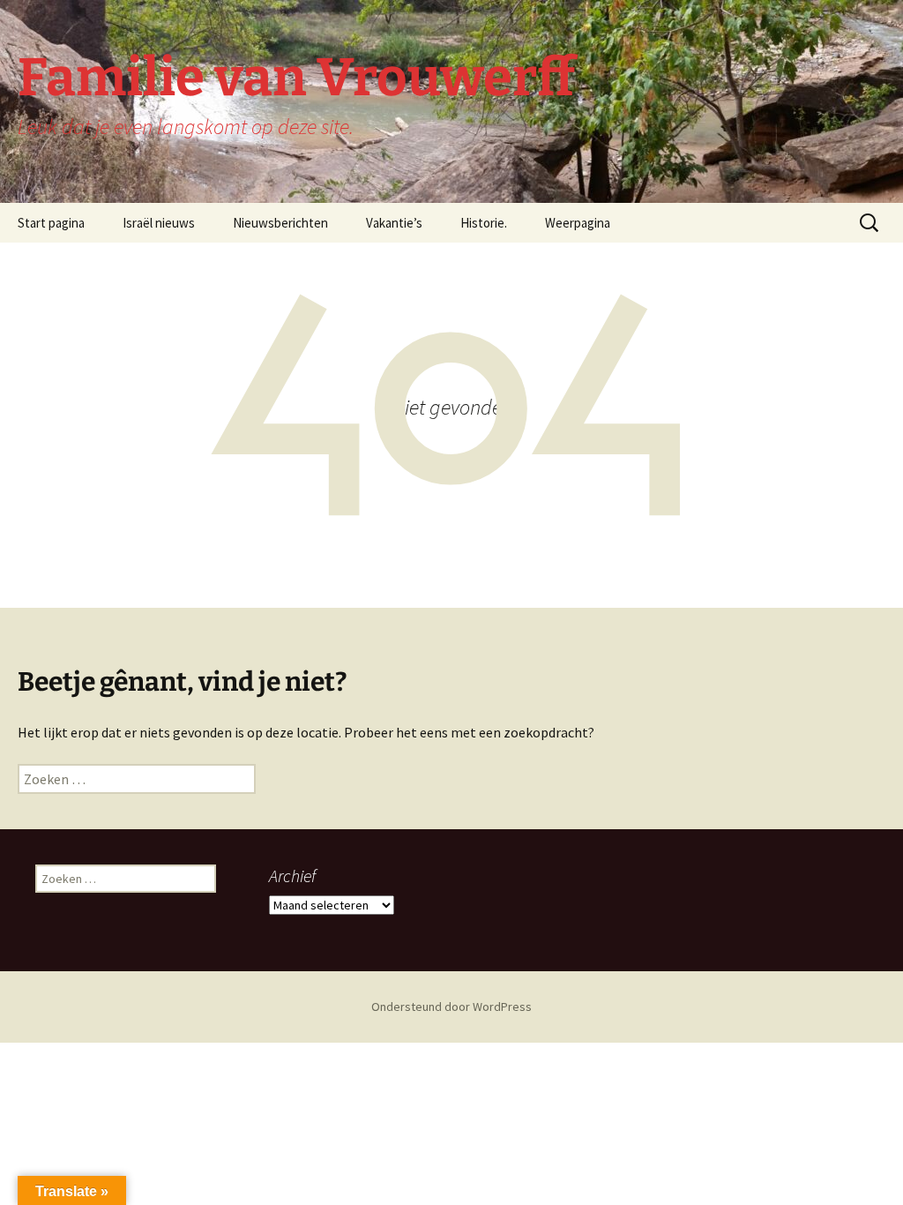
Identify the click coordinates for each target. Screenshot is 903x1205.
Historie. (483, 222)
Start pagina (51, 222)
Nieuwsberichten (280, 222)
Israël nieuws (159, 222)
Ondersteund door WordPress (451, 1006)
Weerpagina (577, 222)
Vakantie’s (394, 222)
